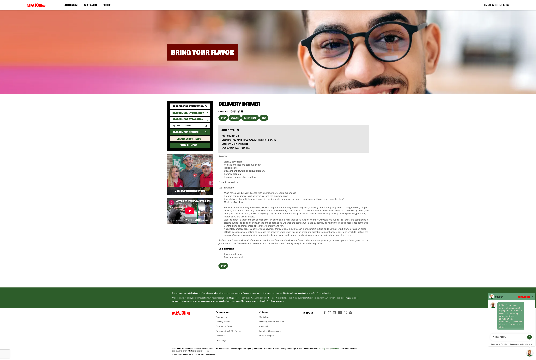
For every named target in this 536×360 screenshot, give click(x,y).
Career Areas (92, 5)
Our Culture (264, 317)
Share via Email (507, 5)
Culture (108, 5)
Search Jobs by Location (188, 119)
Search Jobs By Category (188, 112)
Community (264, 326)
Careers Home (71, 5)
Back (264, 117)
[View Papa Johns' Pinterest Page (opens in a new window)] (351, 313)
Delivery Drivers (223, 322)
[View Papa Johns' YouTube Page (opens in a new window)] (341, 313)
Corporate (220, 336)
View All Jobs (188, 145)
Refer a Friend (250, 117)
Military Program (266, 336)
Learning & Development (270, 331)
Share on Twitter (500, 5)
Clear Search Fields (189, 138)
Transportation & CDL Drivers (228, 331)
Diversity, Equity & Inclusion (271, 322)
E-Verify (322, 349)
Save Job (235, 117)
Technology (221, 340)
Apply (223, 117)
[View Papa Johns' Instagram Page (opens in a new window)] (329, 313)
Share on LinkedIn (504, 5)
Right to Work (334, 349)
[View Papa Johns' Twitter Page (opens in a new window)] (346, 313)
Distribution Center (224, 326)
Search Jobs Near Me (185, 132)
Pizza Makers (221, 317)
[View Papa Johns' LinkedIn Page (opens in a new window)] (335, 313)
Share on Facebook (496, 5)
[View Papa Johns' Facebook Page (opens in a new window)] (325, 313)
